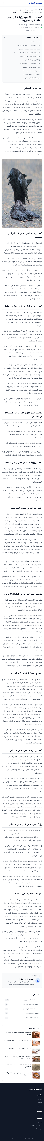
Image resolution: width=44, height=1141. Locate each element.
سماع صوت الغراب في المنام (31, 67)
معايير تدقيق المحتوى (36, 1125)
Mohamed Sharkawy (34, 25)
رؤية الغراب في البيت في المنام (31, 74)
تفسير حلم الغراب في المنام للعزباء (29, 49)
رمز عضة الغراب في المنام (32, 78)
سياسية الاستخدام (36, 1129)
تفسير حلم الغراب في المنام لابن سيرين (28, 45)
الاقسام (40, 1102)
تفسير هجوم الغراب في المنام (31, 71)
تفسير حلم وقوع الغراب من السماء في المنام (27, 53)
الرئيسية (39, 1099)
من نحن (40, 1106)
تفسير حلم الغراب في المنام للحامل (30, 63)
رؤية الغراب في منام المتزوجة (32, 60)
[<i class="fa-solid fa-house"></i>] (40, 10)
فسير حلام (35, 3)
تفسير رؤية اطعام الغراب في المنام (30, 56)
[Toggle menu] (4, 3)
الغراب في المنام (35, 42)
